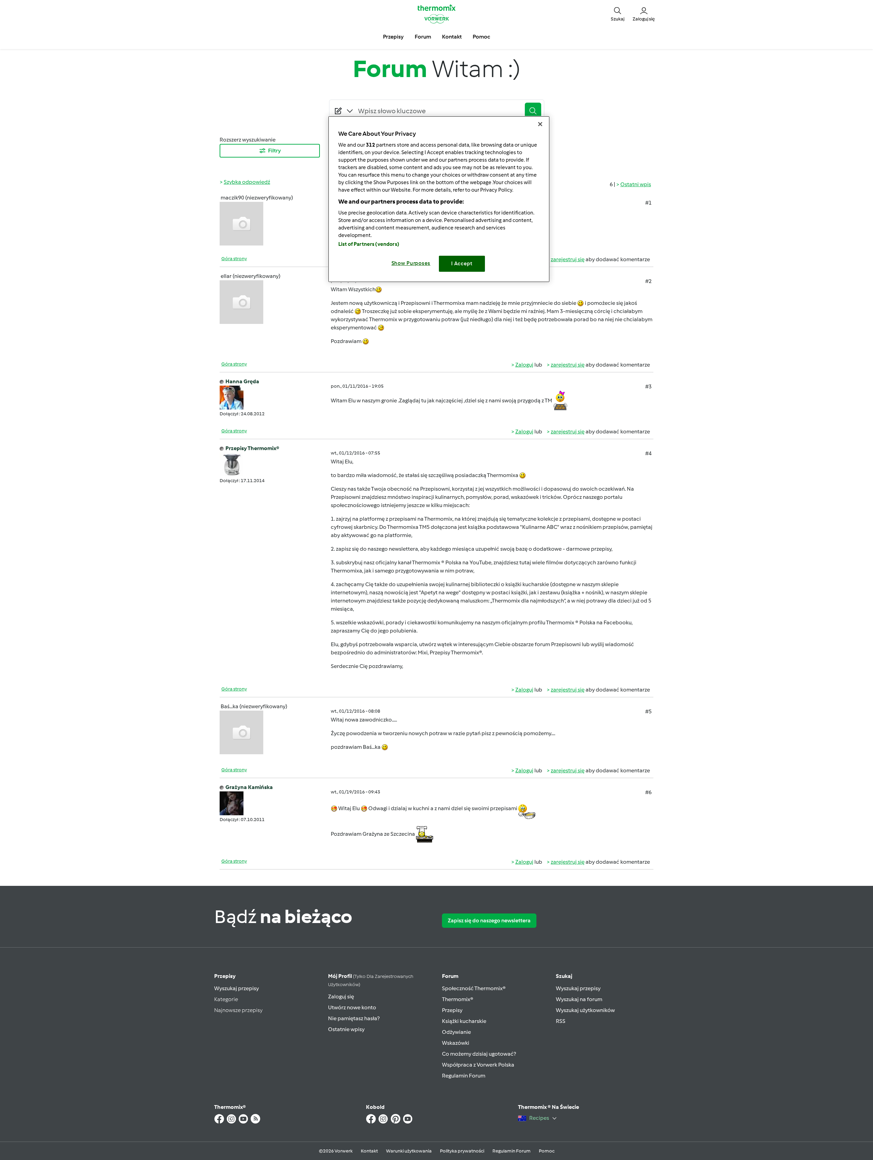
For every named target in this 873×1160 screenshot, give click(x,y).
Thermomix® (457, 999)
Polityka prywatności (462, 1151)
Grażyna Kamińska (249, 787)
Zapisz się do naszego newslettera (489, 920)
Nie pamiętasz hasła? (354, 1018)
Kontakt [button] (452, 36)
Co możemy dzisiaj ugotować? (479, 1054)
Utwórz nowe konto (352, 1007)
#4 (648, 453)
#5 (648, 711)
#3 (648, 386)
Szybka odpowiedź (247, 182)
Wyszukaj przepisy (236, 988)
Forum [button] (423, 36)
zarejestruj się (568, 259)
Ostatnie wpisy (346, 1029)
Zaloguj (524, 364)
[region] (439, 199)
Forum (450, 976)
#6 (648, 792)
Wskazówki (455, 1043)
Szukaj (564, 976)
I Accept (462, 264)
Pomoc (546, 1151)
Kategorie (226, 999)
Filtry (274, 150)
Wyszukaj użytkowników (585, 1010)
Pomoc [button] (481, 36)
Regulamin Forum (463, 1075)
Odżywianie (456, 1032)
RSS (560, 1021)
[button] (617, 13)
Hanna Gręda (242, 381)
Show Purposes (411, 263)
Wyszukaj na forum (579, 999)
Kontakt (369, 1151)
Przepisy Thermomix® (252, 448)
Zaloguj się (341, 996)
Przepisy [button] (393, 36)
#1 (648, 202)
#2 (648, 281)
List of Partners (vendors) (368, 244)
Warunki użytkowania (409, 1151)
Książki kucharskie (464, 1021)
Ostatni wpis (635, 184)
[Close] (540, 124)
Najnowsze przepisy (238, 1010)
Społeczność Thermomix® (474, 988)
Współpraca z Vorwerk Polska (478, 1064)
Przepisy (225, 976)
